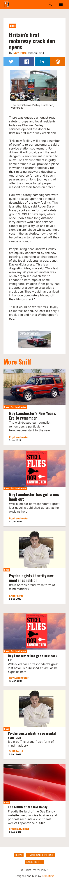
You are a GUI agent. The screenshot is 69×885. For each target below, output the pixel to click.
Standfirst (48, 875)
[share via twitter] (11, 61)
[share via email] (57, 61)
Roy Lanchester (18, 407)
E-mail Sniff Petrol (40, 854)
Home (18, 854)
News (13, 25)
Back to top (34, 861)
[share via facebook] (26, 61)
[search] (46, 4)
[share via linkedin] (42, 61)
